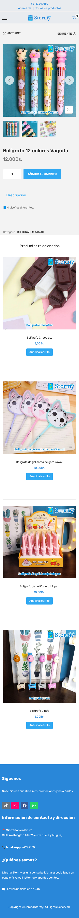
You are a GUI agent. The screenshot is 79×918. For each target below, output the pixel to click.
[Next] (69, 80)
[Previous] (9, 80)
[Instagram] (15, 805)
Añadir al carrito (42, 174)
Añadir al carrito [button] (39, 352)
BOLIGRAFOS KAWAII (30, 232)
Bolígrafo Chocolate (39, 337)
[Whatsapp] (34, 805)
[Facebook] (24, 805)
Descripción (16, 195)
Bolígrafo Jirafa (39, 711)
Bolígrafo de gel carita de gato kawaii (39, 462)
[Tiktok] (6, 805)
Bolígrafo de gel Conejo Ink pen (39, 586)
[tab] (39, 195)
